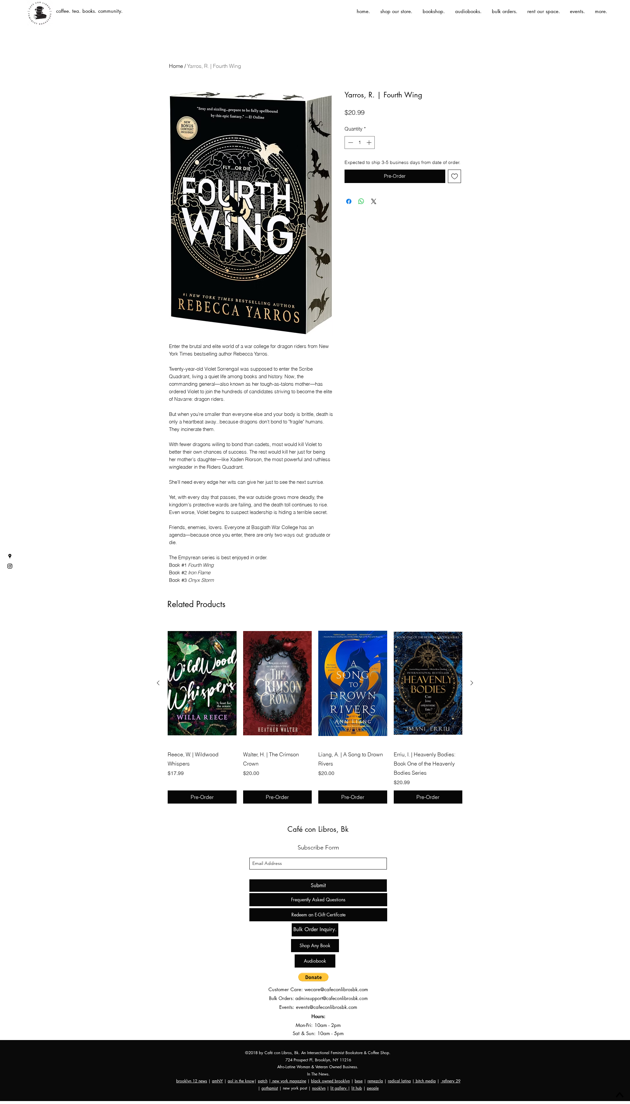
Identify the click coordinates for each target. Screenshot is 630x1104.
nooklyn (319, 1088)
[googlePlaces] (10, 556)
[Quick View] (202, 683)
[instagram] (10, 566)
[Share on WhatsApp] (361, 201)
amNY (217, 1081)
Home (176, 66)
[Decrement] (350, 142)
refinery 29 (450, 1081)
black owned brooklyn (330, 1081)
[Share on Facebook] (349, 201)
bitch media (425, 1081)
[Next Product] (472, 683)
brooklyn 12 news (191, 1081)
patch (262, 1081)
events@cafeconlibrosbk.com (326, 1007)
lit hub (356, 1088)
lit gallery (339, 1088)
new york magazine (288, 1081)
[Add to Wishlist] (454, 176)
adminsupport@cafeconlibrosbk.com (331, 998)
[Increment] (369, 142)
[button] (313, 977)
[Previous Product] (158, 683)
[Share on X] (374, 201)
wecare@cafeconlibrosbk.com (336, 989)
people (373, 1088)
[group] (315, 713)
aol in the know (241, 1081)
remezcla (375, 1081)
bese (359, 1081)
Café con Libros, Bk (317, 829)
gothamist (270, 1088)
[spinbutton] (359, 142)
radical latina (399, 1081)
